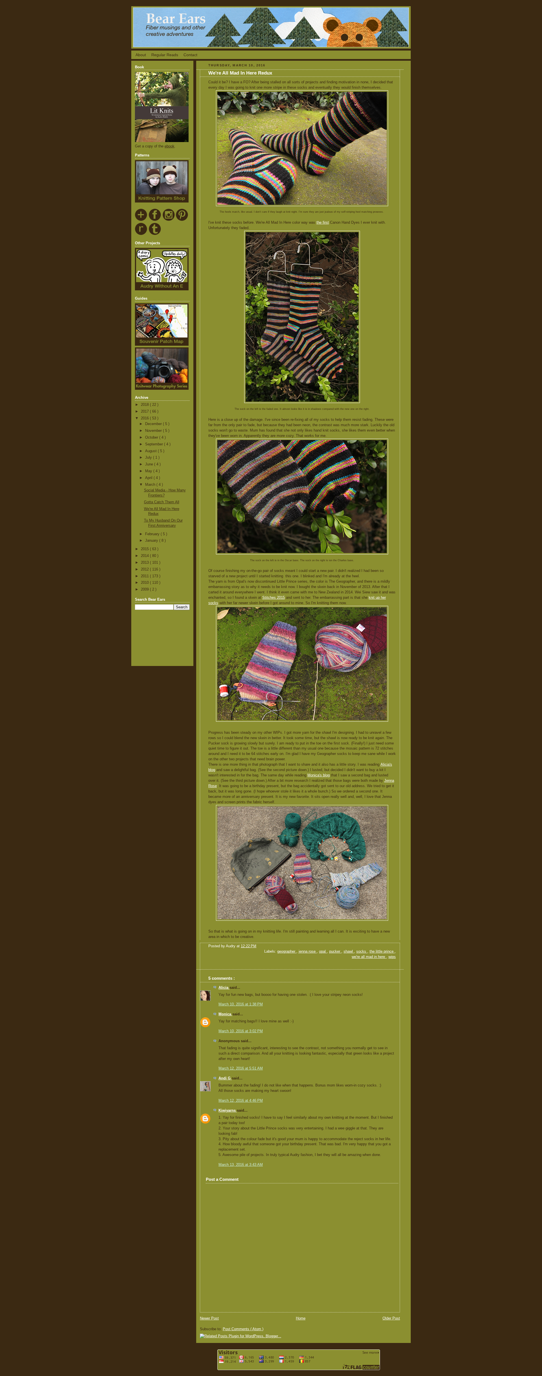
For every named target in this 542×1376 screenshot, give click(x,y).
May (149, 471)
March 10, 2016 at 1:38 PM (240, 1004)
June (149, 464)
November (154, 431)
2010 (145, 583)
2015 (145, 549)
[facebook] (155, 220)
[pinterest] (182, 220)
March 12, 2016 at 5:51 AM (240, 1068)
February (153, 534)
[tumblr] (155, 234)
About (141, 55)
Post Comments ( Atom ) (243, 1329)
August (151, 451)
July (149, 458)
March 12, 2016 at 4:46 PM (240, 1101)
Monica (225, 1014)
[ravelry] (141, 234)
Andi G (225, 1078)
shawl (349, 951)
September (154, 444)
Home (300, 1318)
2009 (145, 589)
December (154, 424)
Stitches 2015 (273, 598)
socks (361, 951)
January (152, 541)
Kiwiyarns (227, 1110)
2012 (145, 569)
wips (392, 957)
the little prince (382, 951)
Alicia (224, 988)
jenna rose (308, 951)
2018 (145, 405)
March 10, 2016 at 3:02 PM (240, 1031)
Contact (190, 55)
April (149, 478)
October (152, 437)
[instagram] (169, 220)
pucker (335, 951)
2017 (145, 411)
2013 (145, 563)
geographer (286, 951)
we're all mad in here (369, 957)
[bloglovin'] (141, 220)
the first (322, 223)
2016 (145, 418)
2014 (145, 556)
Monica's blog (318, 775)
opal (323, 951)
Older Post (391, 1318)
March (150, 485)
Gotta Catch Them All (161, 502)
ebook (169, 146)
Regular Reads (164, 55)
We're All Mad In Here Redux (240, 73)
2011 (145, 576)
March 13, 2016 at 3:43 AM (240, 1165)
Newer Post (209, 1318)
